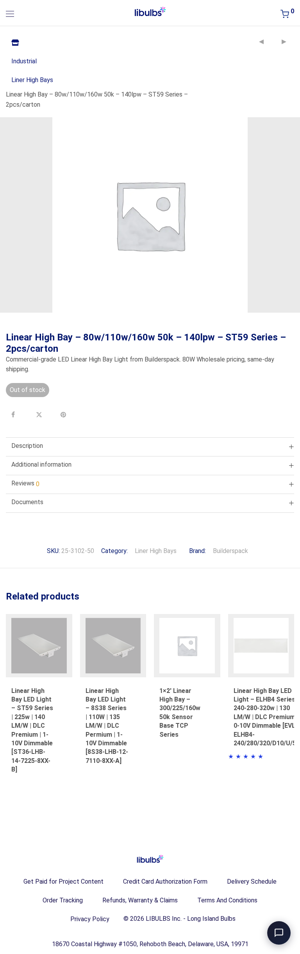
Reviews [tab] (25, 484)
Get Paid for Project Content (63, 881)
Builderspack (230, 551)
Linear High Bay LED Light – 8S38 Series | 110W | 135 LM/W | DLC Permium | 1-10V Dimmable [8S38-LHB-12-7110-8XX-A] (107, 725)
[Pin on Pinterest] (64, 414)
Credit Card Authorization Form (165, 881)
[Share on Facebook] (15, 414)
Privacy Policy (89, 919)
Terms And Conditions (227, 900)
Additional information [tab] (41, 464)
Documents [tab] (27, 502)
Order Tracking (63, 900)
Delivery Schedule (252, 881)
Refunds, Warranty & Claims (140, 900)
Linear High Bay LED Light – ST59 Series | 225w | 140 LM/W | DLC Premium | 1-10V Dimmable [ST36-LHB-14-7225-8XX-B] (32, 730)
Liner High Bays (32, 80)
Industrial (24, 61)
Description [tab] (27, 445)
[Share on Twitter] (39, 414)
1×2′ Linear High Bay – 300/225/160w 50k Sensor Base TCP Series (179, 712)
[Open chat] (279, 933)
